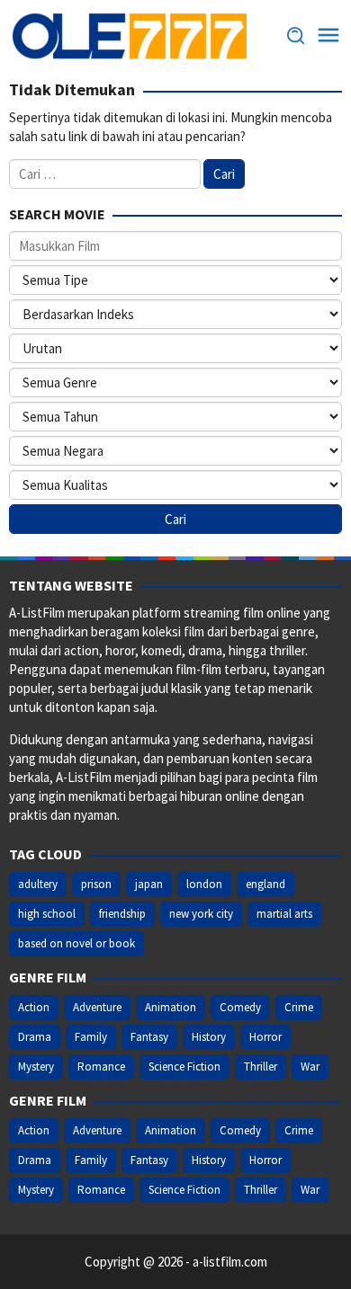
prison (96, 884)
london (204, 884)
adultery (38, 884)
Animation (170, 1007)
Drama (34, 1037)
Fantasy (149, 1037)
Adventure (97, 1007)
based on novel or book (76, 943)
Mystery (36, 1066)
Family (91, 1037)
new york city (201, 913)
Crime (298, 1007)
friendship (122, 913)
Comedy (240, 1007)
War (310, 1066)
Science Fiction (184, 1066)
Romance (101, 1066)
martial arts (284, 913)
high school (47, 913)
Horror (265, 1037)
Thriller (260, 1066)
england (265, 884)
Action (34, 1007)
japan (149, 884)
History (209, 1037)
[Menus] (328, 35)
